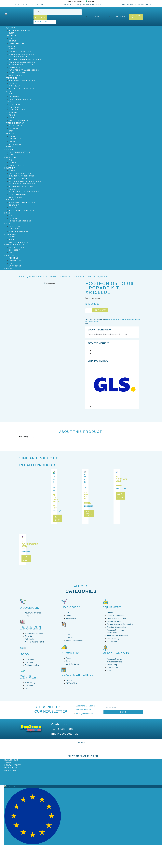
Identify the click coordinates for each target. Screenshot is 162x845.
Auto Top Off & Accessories (24, 70)
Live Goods (11, 36)
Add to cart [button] (58, 518)
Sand (11, 118)
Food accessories (18, 110)
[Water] (22, 671)
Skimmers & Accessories (21, 54)
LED (59, 277)
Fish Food (14, 107)
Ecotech (66, 277)
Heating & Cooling (18, 57)
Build (8, 91)
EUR (64, 844)
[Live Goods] (64, 601)
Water (25, 675)
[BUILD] (63, 624)
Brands (9, 147)
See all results (44, 22)
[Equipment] (105, 601)
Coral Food (15, 104)
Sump (11, 33)
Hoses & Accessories (20, 99)
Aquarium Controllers (21, 65)
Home (21, 277)
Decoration (11, 112)
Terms (12, 141)
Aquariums (11, 28)
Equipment (11, 46)
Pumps (12, 49)
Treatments (11, 78)
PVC (11, 94)
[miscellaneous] (105, 648)
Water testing (16, 126)
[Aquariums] (23, 601)
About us (13, 136)
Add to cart (100, 310)
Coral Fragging (17, 73)
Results (40, 17)
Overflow (14, 96)
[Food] (23, 648)
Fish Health (15, 86)
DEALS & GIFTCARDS (77, 674)
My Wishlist (10, 768)
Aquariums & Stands (19, 30)
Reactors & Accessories (22, 62)
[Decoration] (64, 647)
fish (11, 38)
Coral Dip (14, 83)
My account (15, 144)
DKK (13, 786)
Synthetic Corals (18, 120)
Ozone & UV (14, 67)
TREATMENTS (30, 627)
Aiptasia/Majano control (22, 81)
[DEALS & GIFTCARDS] (63, 670)
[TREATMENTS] (22, 621)
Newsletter (15, 139)
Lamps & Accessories (20, 51)
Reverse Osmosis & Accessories (26, 59)
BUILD (66, 629)
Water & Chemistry (15, 123)
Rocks (12, 115)
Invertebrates (16, 43)
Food (8, 102)
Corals (12, 41)
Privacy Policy (12, 765)
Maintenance (15, 75)
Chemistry (14, 128)
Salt (11, 131)
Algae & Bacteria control (23, 88)
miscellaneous (116, 653)
